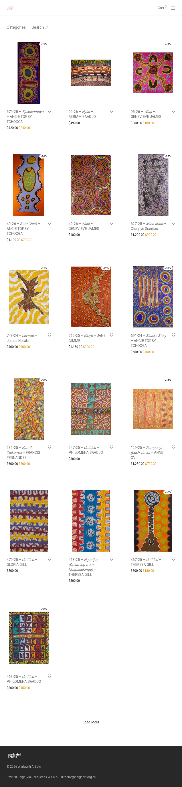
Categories (16, 27)
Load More (91, 722)
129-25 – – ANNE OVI (147, 453)
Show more (12, 127)
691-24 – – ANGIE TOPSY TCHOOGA (148, 340)
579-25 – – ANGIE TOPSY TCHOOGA (25, 117)
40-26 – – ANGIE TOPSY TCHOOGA (23, 229)
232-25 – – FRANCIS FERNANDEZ (23, 453)
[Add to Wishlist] (49, 111)
